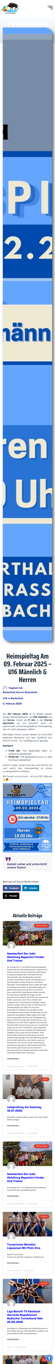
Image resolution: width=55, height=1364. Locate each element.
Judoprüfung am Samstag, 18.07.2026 (24, 1109)
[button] (12, 888)
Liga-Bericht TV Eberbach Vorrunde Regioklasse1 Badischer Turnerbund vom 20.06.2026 (25, 1316)
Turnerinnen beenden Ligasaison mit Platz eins (23, 1246)
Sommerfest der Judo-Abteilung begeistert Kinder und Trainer (25, 957)
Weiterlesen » (13, 1059)
